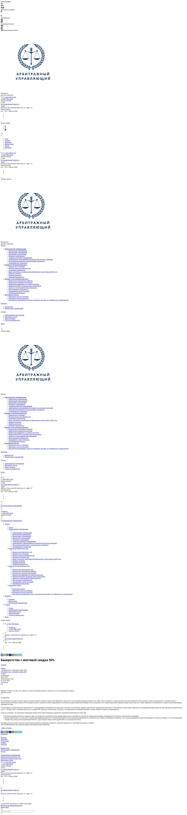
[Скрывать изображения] (2, 22)
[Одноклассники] (5, 655)
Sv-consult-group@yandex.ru (10, 104)
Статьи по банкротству (12, 320)
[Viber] (5, 126)
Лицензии (4, 739)
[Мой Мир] (7, 655)
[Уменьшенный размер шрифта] (2, 3)
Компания (4, 734)
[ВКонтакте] (2, 655)
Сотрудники (5, 741)
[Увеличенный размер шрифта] (2, 8)
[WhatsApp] (15, 655)
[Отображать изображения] (2, 20)
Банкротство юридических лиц (11, 758)
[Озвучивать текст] (2, 26)
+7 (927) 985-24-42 (10, 97)
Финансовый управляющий (14, 308)
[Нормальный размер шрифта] (2, 5)
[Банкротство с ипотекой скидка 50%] (14, 672)
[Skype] (18, 655)
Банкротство (9, 307)
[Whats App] (5, 130)
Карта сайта (5, 807)
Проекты (4, 744)
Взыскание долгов (11, 317)
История (3, 737)
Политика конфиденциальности (11, 805)
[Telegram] (21, 655)
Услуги (3, 751)
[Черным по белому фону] (1, 12)
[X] (10, 655)
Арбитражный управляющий (14, 315)
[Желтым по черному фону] (1, 14)
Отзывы (3, 743)
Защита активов (10, 318)
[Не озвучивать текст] (2, 28)
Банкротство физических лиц (10, 757)
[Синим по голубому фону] (1, 16)
